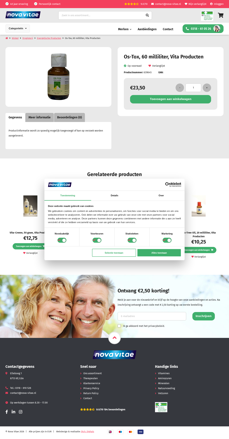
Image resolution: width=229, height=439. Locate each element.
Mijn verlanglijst (197, 3)
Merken (123, 29)
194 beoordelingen (114, 409)
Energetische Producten (49, 38)
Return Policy (90, 393)
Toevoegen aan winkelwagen (170, 99)
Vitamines (163, 373)
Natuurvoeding (166, 388)
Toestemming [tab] (67, 195)
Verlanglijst (158, 65)
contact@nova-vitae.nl (168, 3)
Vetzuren (163, 393)
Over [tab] (161, 195)
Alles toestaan (159, 252)
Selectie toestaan (114, 252)
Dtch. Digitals (87, 431)
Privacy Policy (91, 388)
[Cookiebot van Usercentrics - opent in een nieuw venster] (167, 184)
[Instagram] (20, 412)
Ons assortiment (92, 373)
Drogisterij (27, 38)
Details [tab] (114, 195)
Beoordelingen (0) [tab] (69, 117)
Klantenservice (91, 383)
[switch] (97, 240)
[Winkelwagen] (221, 15)
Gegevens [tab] (15, 117)
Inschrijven (204, 316)
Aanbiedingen (147, 29)
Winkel (15, 38)
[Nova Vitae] (27, 14)
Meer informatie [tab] (40, 117)
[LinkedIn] (13, 412)
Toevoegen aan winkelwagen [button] (28, 246)
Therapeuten (90, 378)
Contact (168, 29)
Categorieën (16, 28)
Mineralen (163, 383)
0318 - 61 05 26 (201, 29)
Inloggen (219, 3)
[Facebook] (6, 412)
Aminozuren (165, 378)
